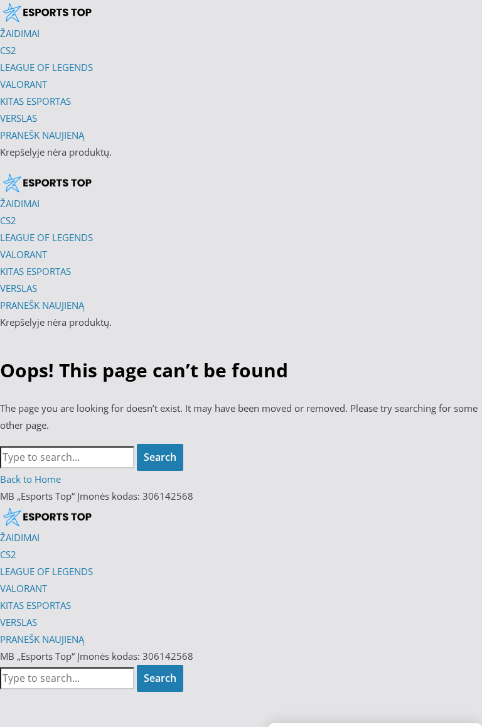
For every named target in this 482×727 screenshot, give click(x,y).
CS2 (8, 554)
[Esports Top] (47, 183)
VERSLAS (18, 622)
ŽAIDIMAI (20, 537)
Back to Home (30, 479)
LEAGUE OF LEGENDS (46, 571)
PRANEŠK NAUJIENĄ (42, 639)
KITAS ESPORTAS (35, 605)
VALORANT (23, 588)
